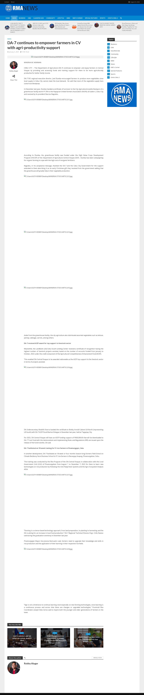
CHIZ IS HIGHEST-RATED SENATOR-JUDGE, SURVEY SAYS (107, 25)
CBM (29, 18)
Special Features (91, 18)
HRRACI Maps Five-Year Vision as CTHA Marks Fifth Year (89, 638)
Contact (6, 2)
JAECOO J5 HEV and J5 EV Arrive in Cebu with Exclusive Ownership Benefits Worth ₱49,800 (40, 26)
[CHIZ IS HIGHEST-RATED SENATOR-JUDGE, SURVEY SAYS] (96, 25)
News (14, 18)
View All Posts (97, 657)
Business (22, 18)
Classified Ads (38, 18)
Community (50, 18)
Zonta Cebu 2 (113, 18)
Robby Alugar (13, 71)
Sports (102, 18)
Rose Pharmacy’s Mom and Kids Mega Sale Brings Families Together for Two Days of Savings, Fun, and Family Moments (130, 27)
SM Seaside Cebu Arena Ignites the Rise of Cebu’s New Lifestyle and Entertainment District (62, 26)
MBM (68, 18)
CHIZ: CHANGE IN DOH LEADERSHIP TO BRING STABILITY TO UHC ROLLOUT (55, 638)
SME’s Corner (77, 18)
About (12, 2)
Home (8, 18)
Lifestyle (61, 18)
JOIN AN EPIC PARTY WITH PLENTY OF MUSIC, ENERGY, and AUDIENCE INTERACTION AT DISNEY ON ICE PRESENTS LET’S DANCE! (18, 28)
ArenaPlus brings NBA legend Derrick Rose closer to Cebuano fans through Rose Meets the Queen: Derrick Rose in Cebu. (85, 27)
